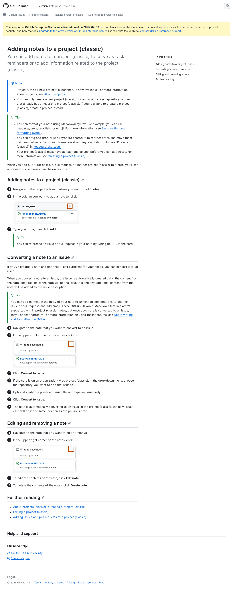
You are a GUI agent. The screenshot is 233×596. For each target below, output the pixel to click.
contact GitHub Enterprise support (160, 30)
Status (60, 582)
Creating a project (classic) (66, 156)
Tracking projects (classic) (68, 14)
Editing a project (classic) (30, 512)
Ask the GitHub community (27, 552)
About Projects (54, 94)
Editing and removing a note (37, 423)
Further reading (23, 497)
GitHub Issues (17, 14)
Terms (38, 582)
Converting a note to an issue (38, 257)
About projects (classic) (29, 507)
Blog (101, 582)
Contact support (20, 558)
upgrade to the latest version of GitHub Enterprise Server (73, 30)
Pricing (71, 582)
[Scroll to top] (225, 588)
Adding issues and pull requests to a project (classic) (49, 517)
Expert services (87, 582)
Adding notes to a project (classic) (43, 179)
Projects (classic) (39, 14)
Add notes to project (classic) (105, 14)
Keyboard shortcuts (47, 146)
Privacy (48, 582)
